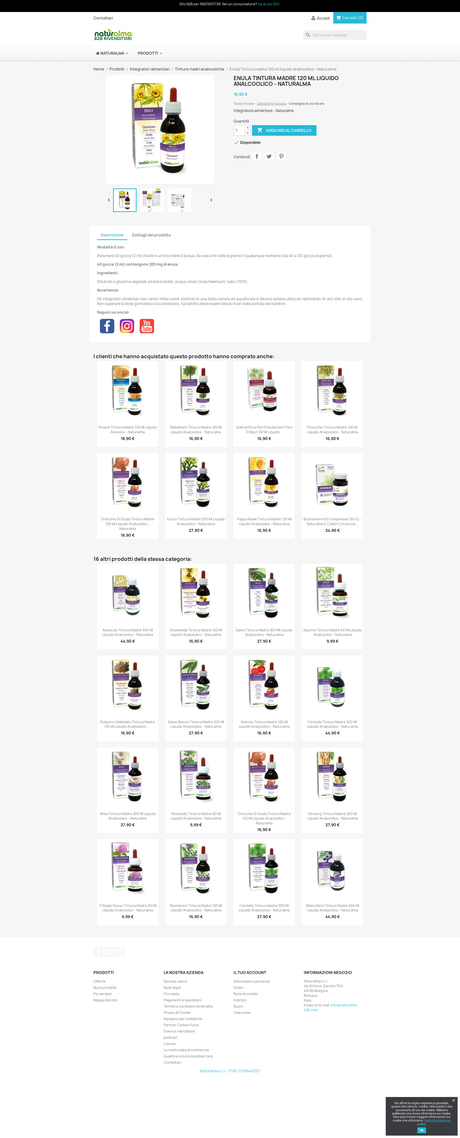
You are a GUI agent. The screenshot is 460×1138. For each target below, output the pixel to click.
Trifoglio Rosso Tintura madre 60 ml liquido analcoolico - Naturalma (127, 908)
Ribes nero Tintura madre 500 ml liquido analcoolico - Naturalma (332, 908)
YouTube (109, 952)
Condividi (257, 156)
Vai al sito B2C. (269, 4)
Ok (421, 1130)
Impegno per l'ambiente (183, 1018)
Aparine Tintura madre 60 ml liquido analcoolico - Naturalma (332, 632)
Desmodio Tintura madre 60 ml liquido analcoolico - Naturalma (196, 816)
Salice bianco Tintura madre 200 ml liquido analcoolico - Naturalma (196, 724)
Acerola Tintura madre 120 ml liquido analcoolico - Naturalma (264, 724)
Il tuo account (250, 972)
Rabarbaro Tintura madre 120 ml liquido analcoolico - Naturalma (196, 429)
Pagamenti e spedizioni (182, 1000)
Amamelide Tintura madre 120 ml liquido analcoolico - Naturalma (196, 632)
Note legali (172, 987)
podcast (170, 1037)
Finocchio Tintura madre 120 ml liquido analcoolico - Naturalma (332, 429)
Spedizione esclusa (272, 103)
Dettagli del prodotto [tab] (151, 235)
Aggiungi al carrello (284, 130)
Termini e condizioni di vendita (188, 1006)
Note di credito (246, 993)
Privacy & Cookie (177, 1012)
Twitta (269, 156)
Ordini (238, 987)
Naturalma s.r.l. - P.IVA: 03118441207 (230, 1070)
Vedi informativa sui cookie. (434, 1122)
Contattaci (103, 18)
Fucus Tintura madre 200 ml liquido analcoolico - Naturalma (196, 521)
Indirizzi (240, 1000)
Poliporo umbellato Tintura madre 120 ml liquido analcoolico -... (127, 724)
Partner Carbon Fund (181, 1025)
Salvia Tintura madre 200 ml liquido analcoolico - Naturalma (264, 632)
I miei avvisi (242, 1012)
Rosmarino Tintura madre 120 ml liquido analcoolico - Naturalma (196, 908)
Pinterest (281, 156)
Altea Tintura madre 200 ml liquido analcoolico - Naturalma (128, 816)
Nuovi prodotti (105, 987)
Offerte (99, 981)
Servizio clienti (175, 981)
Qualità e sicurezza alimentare (188, 1056)
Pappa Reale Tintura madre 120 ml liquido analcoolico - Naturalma (264, 521)
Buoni (238, 1006)
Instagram (120, 952)
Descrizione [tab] (112, 235)
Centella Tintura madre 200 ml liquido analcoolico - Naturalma (264, 908)
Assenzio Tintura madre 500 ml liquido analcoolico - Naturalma (127, 632)
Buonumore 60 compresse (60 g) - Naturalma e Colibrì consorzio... (333, 521)
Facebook (99, 952)
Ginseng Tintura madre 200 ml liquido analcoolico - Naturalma (332, 816)
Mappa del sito (105, 1000)
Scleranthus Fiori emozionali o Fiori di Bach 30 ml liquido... (264, 429)
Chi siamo (171, 993)
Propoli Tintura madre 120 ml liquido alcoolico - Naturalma (127, 429)
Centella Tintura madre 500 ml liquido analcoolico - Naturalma (332, 724)
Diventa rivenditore (179, 1031)
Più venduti (102, 993)
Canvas (170, 1043)
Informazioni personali (252, 981)
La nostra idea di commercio (186, 1050)
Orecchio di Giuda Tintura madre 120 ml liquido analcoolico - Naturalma (127, 524)
